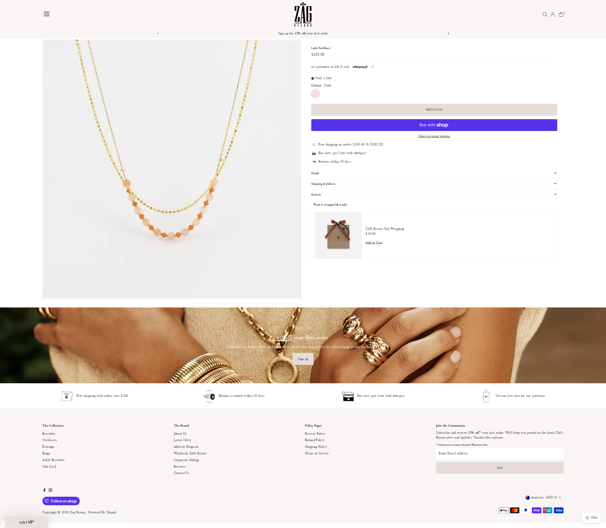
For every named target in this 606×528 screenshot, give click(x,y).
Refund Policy (315, 440)
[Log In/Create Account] (553, 14)
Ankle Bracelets (53, 460)
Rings (46, 453)
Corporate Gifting (186, 460)
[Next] (448, 33)
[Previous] (157, 33)
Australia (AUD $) (544, 497)
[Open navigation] (46, 14)
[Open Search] (545, 14)
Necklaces (49, 440)
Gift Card (49, 466)
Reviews (179, 466)
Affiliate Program (186, 446)
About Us (180, 433)
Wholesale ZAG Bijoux (190, 453)
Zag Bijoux (77, 512)
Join (500, 467)
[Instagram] (50, 491)
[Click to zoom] (293, 47)
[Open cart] (561, 14)
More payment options (434, 136)
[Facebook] (44, 491)
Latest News (182, 440)
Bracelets (48, 433)
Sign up (303, 359)
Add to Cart (434, 109)
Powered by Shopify (103, 512)
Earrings (48, 446)
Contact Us (181, 473)
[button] (26, 522)
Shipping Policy (316, 446)
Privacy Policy (315, 433)
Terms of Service (317, 453)
